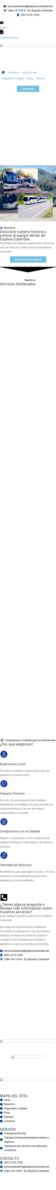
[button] (29, 73)
